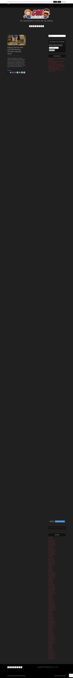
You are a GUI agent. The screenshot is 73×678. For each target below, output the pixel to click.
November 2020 (51, 574)
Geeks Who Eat (16, 675)
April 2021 (50, 570)
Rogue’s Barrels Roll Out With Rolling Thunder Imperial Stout (15, 50)
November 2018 (51, 606)
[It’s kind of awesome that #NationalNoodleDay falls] (59, 99)
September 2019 (52, 592)
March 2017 (50, 634)
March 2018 (50, 617)
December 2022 (51, 549)
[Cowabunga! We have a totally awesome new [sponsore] (50, 171)
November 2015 (51, 656)
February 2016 (51, 651)
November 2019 (51, 589)
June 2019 (50, 596)
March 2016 (50, 650)
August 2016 (51, 643)
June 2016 (50, 646)
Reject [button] (59, 1)
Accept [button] (55, 1)
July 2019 (50, 595)
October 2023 (51, 545)
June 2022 (50, 555)
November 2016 (51, 639)
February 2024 (51, 543)
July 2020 (50, 580)
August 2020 (51, 578)
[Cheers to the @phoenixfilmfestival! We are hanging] (55, 273)
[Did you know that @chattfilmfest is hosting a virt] (64, 470)
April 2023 (50, 547)
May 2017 (50, 631)
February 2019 (51, 602)
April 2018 (50, 616)
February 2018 (51, 618)
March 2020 (50, 584)
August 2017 (51, 627)
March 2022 (50, 558)
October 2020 (51, 576)
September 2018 (52, 609)
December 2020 (51, 573)
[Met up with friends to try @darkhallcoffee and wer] (64, 104)
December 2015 (51, 654)
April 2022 (50, 556)
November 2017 (51, 623)
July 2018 (50, 612)
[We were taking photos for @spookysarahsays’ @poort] (64, 176)
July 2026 (50, 537)
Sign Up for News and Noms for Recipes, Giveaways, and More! (56, 45)
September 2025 (52, 540)
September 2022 (52, 554)
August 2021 (51, 565)
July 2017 (50, 628)
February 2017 (51, 635)
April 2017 (50, 632)
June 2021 (50, 567)
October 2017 (51, 624)
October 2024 (51, 541)
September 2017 (52, 625)
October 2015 (51, 657)
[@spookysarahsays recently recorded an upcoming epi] (64, 283)
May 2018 (50, 614)
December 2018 (51, 605)
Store (8, 3)
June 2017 (50, 629)
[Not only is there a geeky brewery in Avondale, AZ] (55, 380)
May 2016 (50, 647)
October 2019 (51, 591)
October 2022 (51, 552)
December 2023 (51, 544)
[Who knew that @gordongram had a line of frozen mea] (50, 383)
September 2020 (52, 577)
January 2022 (51, 559)
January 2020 (51, 587)
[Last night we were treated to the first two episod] (59, 174)
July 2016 (50, 645)
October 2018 (51, 607)
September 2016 (52, 642)
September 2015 (52, 658)
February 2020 (51, 585)
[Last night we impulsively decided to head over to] (50, 476)
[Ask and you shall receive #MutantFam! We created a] (55, 475)
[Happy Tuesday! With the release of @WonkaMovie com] (50, 283)
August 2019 (51, 594)
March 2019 (50, 600)
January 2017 (51, 636)
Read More (63, 1)
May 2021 (50, 569)
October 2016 (51, 640)
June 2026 (50, 538)
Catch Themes (63, 675)
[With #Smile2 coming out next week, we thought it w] (50, 104)
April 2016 (50, 649)
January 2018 (51, 620)
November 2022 (51, 551)
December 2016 (51, 638)
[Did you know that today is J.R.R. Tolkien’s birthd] (55, 194)
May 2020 (50, 581)
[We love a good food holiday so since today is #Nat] (55, 107)
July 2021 (50, 566)
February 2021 (51, 572)
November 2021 (51, 561)
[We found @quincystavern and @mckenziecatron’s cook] (64, 391)
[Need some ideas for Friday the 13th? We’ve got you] (59, 452)
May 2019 (50, 598)
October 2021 (51, 562)
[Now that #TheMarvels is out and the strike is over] (59, 298)
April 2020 (50, 583)
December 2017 (51, 621)
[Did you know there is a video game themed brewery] (59, 377)
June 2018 (50, 613)
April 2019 (50, 599)
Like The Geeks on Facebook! (57, 528)
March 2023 (50, 548)
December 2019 (51, 588)
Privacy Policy (55, 667)
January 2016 (51, 653)
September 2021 (52, 563)
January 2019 (51, 603)
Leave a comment (16, 55)
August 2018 (51, 610)
